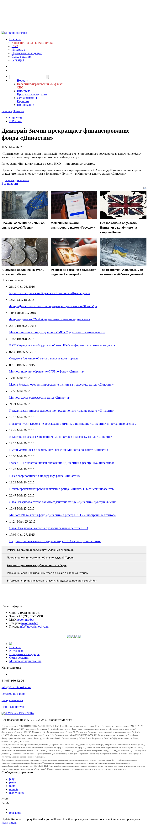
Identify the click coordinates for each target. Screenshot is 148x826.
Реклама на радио (13, 693)
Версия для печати (17, 180)
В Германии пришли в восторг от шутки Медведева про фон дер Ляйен (52, 580)
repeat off (15, 812)
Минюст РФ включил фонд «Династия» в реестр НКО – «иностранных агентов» (62, 515)
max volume (16, 792)
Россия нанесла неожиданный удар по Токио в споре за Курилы (47, 572)
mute (12, 785)
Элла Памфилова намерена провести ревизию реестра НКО (48, 528)
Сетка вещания (21, 56)
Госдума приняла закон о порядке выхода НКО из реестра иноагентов (55, 541)
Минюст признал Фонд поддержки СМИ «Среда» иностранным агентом (57, 332)
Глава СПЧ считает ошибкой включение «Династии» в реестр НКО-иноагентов (61, 462)
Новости (15, 39)
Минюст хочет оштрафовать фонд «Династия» (39, 397)
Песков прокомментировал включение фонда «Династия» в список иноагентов (61, 489)
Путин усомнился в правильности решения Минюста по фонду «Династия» (59, 449)
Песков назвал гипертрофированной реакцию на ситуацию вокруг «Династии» (61, 410)
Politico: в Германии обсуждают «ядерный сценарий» (40, 549)
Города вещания (12, 700)
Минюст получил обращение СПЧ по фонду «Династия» (46, 371)
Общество (16, 117)
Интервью (18, 49)
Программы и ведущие (27, 53)
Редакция (18, 60)
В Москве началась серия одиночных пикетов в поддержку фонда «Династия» (61, 436)
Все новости (10, 183)
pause (12, 782)
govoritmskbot (25, 619)
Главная (7, 111)
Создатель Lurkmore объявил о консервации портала (43, 358)
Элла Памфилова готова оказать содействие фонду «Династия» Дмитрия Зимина (62, 502)
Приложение (25, 104)
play (11, 779)
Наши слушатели (13, 706)
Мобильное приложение (25, 661)
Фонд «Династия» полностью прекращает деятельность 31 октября (53, 306)
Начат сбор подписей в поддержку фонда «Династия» (44, 475)
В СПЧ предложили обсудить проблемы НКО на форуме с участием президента (62, 345)
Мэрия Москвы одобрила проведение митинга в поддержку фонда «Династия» (61, 384)
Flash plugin (9, 822)
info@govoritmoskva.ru (34, 626)
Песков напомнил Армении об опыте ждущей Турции (40, 557)
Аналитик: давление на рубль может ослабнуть (36, 565)
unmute (13, 789)
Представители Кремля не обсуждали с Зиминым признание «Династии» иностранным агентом (72, 423)
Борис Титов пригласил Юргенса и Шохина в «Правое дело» (49, 293)
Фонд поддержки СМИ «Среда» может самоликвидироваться (49, 319)
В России (15, 121)
